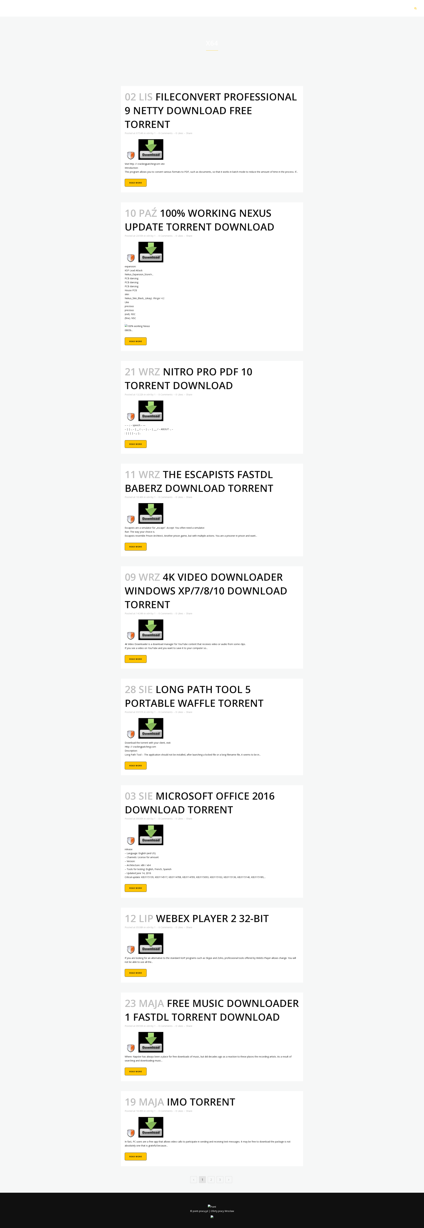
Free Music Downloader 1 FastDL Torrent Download (212, 1010)
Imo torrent (201, 1102)
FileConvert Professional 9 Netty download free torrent (211, 110)
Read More (135, 182)
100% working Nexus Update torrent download (199, 220)
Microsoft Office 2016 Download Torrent (200, 802)
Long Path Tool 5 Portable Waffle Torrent (194, 696)
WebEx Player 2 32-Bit (212, 918)
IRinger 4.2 (158, 298)
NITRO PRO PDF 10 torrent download (188, 378)
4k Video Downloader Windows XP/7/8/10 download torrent (206, 590)
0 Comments (166, 133)
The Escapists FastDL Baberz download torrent (199, 481)
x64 (148, 133)
